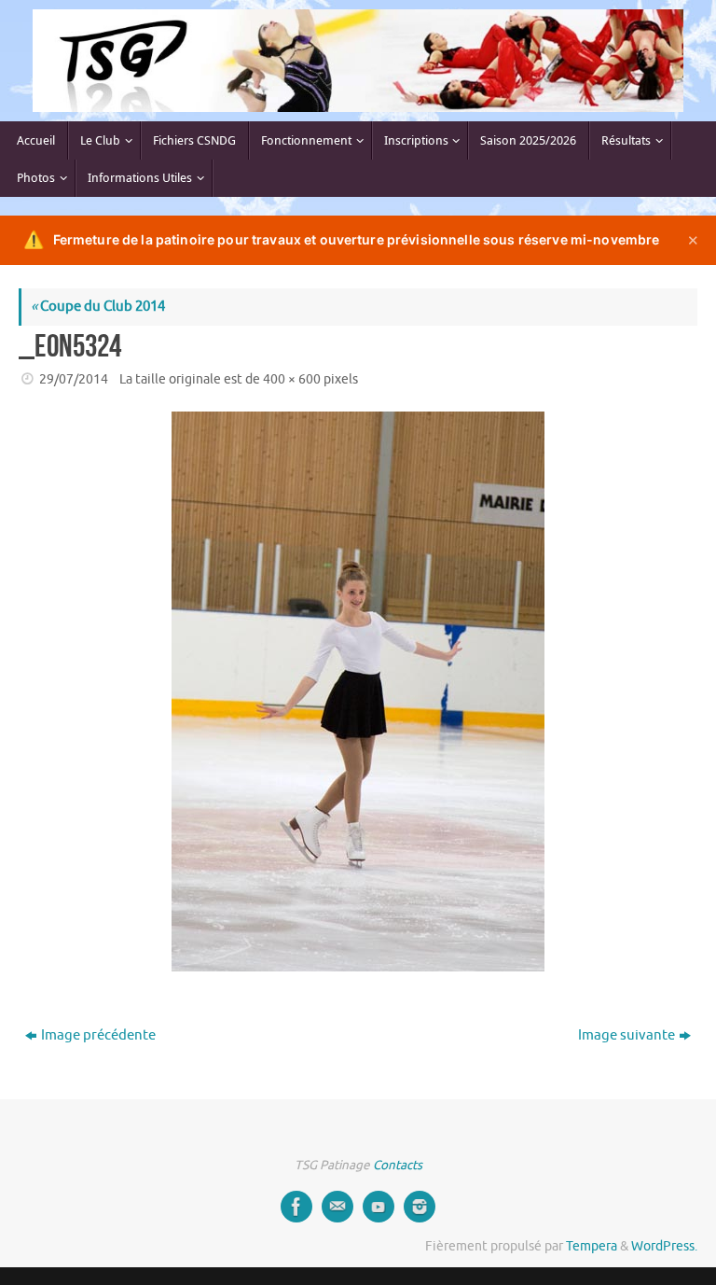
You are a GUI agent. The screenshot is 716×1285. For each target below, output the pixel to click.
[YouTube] (378, 1206)
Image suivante (626, 1035)
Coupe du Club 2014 (98, 306)
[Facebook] (296, 1206)
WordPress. (664, 1246)
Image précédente (98, 1035)
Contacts (397, 1165)
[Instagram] (419, 1206)
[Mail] (337, 1206)
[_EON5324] (358, 691)
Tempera (591, 1246)
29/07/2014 (73, 379)
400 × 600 (292, 379)
